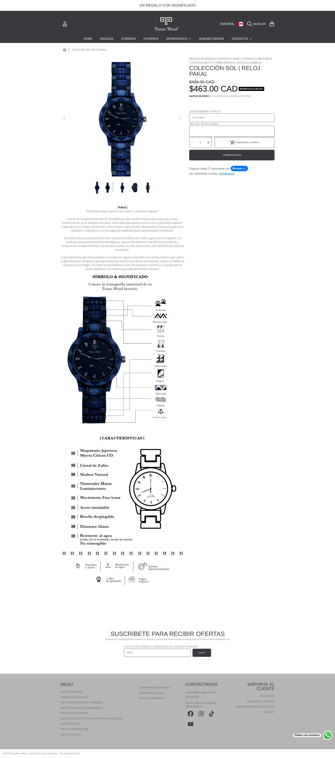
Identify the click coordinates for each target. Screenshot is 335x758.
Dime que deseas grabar (203, 124)
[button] (257, 24)
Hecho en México (70, 723)
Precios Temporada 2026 (74, 729)
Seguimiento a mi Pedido (261, 701)
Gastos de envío (199, 96)
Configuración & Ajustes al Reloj (255, 706)
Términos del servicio (151, 693)
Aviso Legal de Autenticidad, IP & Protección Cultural (91, 718)
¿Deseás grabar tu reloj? (205, 111)
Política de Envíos (70, 734)
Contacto (240, 38)
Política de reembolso (152, 698)
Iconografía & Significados (154, 687)
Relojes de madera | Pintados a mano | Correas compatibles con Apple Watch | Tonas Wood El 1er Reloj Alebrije (230, 61)
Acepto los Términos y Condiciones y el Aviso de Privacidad (161, 647)
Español (227, 24)
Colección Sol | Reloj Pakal (89, 50)
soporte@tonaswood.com (200, 692)
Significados (177, 38)
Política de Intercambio (74, 713)
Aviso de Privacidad (71, 692)
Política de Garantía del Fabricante (81, 702)
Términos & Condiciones (74, 697)
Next (180, 118)
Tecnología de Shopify (70, 753)
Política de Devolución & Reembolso (81, 708)
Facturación (267, 696)
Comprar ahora (232, 155)
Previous (64, 118)
